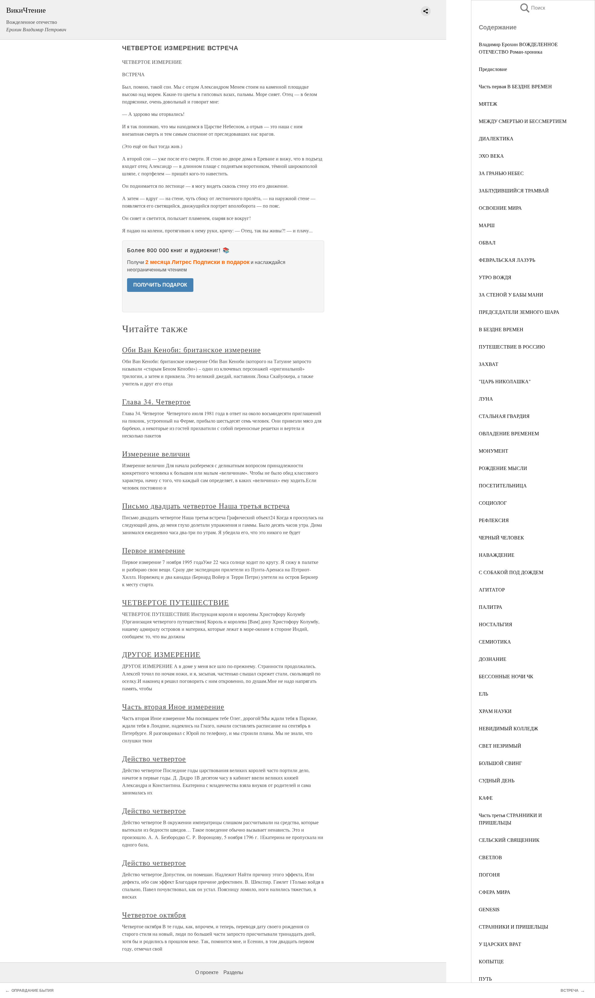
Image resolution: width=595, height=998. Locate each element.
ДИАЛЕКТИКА (496, 138)
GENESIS (489, 909)
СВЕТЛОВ (490, 857)
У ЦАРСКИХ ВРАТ (500, 944)
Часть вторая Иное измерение (173, 706)
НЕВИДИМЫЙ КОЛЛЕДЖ (508, 728)
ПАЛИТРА (490, 607)
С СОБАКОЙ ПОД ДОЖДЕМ (511, 572)
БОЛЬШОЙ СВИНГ (500, 763)
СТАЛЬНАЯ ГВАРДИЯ (504, 416)
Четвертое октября (154, 915)
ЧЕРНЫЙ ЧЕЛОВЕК (501, 537)
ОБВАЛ (487, 242)
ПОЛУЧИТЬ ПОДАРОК (160, 285)
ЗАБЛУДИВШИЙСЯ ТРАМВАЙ (514, 190)
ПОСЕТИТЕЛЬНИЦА (503, 485)
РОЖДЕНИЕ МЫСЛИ (503, 468)
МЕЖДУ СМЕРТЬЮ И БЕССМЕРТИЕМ (522, 121)
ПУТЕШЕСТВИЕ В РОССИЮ (512, 346)
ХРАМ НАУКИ (495, 711)
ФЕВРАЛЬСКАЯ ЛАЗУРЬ (507, 260)
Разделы (233, 972)
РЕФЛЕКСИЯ (494, 520)
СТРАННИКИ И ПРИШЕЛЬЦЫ (513, 926)
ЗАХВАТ (488, 364)
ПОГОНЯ (489, 874)
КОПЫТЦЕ (491, 961)
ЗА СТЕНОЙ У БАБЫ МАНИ (511, 294)
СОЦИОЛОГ (493, 502)
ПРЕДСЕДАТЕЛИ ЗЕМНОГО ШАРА (519, 312)
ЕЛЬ (483, 693)
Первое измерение (153, 550)
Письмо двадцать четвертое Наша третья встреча (206, 506)
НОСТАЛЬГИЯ (495, 624)
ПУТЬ (485, 978)
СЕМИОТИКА (495, 641)
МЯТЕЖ (488, 103)
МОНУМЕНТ (493, 450)
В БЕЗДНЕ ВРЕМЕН (501, 329)
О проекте (206, 972)
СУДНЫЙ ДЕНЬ (496, 780)
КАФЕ (486, 797)
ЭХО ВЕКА (491, 155)
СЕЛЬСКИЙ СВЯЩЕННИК (509, 840)
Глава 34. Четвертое (156, 402)
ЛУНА (486, 398)
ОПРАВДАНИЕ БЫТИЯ (32, 990)
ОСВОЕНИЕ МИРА (500, 207)
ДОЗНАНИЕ (492, 659)
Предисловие (493, 69)
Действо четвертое (154, 758)
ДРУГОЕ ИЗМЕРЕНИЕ (161, 654)
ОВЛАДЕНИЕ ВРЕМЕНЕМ (509, 433)
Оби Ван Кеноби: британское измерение (191, 349)
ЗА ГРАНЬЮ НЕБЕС (501, 173)
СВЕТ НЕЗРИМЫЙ (500, 745)
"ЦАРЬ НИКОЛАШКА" (505, 381)
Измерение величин (156, 454)
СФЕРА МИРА (494, 892)
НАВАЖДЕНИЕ (496, 555)
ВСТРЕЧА (570, 990)
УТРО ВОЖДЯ (495, 277)
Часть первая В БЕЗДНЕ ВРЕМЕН (515, 86)
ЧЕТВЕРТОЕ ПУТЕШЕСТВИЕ (175, 602)
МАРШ (487, 225)
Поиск (532, 8)
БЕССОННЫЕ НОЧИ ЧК (506, 676)
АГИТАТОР (492, 589)
